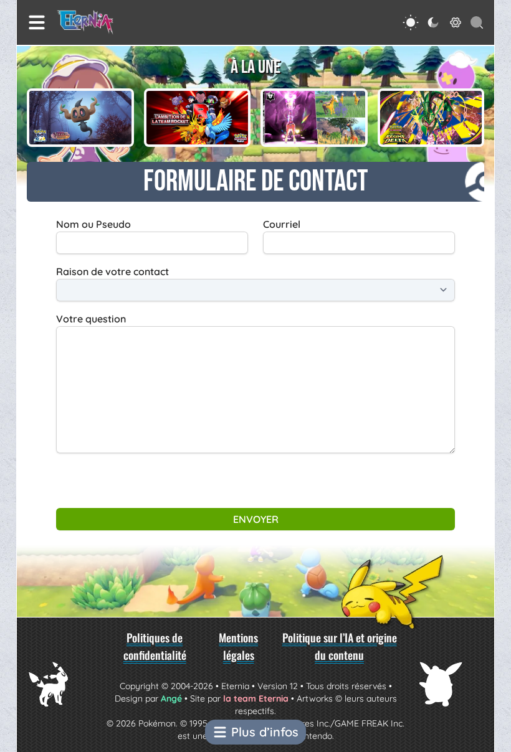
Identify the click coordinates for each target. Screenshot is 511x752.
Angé (171, 698)
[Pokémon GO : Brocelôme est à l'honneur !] (80, 117)
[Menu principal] (37, 22)
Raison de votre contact (112, 271)
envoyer (256, 519)
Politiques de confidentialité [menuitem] (154, 646)
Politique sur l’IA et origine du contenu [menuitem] (339, 646)
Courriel (281, 224)
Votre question (91, 319)
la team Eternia (256, 698)
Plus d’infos (264, 732)
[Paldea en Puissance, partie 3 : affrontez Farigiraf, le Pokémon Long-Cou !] (314, 117)
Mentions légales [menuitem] (238, 646)
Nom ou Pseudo (93, 224)
